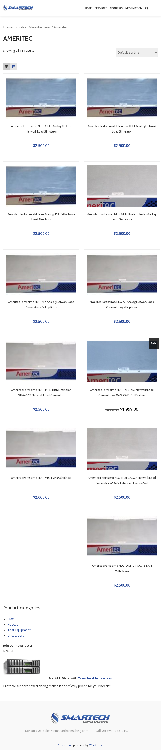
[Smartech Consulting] (19, 8)
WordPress (96, 745)
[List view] (13, 66)
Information (133, 8)
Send (9, 651)
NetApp (12, 624)
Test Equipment (19, 630)
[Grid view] (6, 66)
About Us (116, 8)
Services (101, 8)
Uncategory (15, 635)
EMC (10, 619)
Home (88, 8)
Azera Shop (65, 745)
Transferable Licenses (95, 678)
